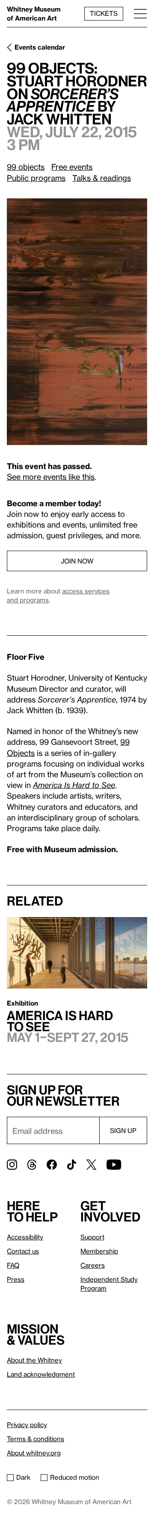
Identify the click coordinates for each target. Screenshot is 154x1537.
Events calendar (40, 47)
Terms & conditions (35, 1439)
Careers (92, 1265)
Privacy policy (27, 1424)
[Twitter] (91, 1164)
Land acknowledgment (41, 1374)
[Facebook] (51, 1164)
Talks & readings (101, 177)
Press (15, 1279)
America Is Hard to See (74, 784)
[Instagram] (12, 1164)
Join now (77, 561)
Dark (23, 1477)
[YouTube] (113, 1164)
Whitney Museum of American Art (34, 13)
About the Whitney (34, 1360)
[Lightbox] (77, 321)
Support (92, 1237)
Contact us (23, 1251)
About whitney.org (34, 1453)
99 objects (25, 166)
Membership (99, 1251)
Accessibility (25, 1237)
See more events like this (51, 476)
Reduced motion (74, 1477)
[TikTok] (71, 1164)
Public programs (36, 177)
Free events (71, 166)
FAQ (13, 1265)
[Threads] (31, 1164)
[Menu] (140, 13)
